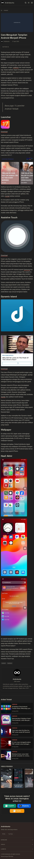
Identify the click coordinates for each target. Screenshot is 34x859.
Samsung (27, 269)
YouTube (10, 834)
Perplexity (25, 806)
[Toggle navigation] (32, 2)
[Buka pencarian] (25, 2)
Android (4, 663)
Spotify (3, 397)
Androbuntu (9, 2)
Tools (3, 844)
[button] (17, 47)
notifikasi (16, 67)
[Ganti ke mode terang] (28, 2)
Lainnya (3, 849)
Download (4, 131)
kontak (7, 196)
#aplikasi (10, 663)
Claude (18, 811)
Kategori (4, 839)
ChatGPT (11, 806)
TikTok (3, 834)
